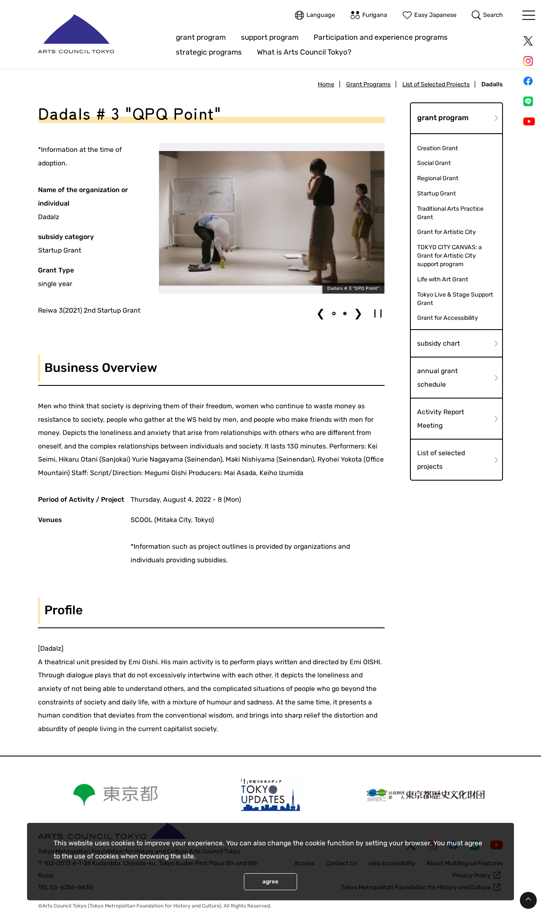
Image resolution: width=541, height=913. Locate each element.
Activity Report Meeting (440, 418)
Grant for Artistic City (446, 232)
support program (269, 37)
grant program (201, 37)
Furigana (374, 15)
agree (270, 881)
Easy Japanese (435, 15)
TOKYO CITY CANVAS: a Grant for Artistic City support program (449, 256)
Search (493, 15)
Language (320, 15)
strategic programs (209, 52)
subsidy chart (438, 343)
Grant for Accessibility (447, 318)
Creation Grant (437, 148)
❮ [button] (320, 313)
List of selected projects (441, 459)
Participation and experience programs (381, 37)
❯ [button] (358, 313)
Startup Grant (436, 193)
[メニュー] (528, 15)
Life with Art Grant (442, 279)
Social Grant (434, 163)
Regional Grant (438, 178)
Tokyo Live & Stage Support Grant (455, 299)
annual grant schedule (437, 377)
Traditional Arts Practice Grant (450, 213)
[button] (334, 313)
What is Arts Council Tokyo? (304, 52)
